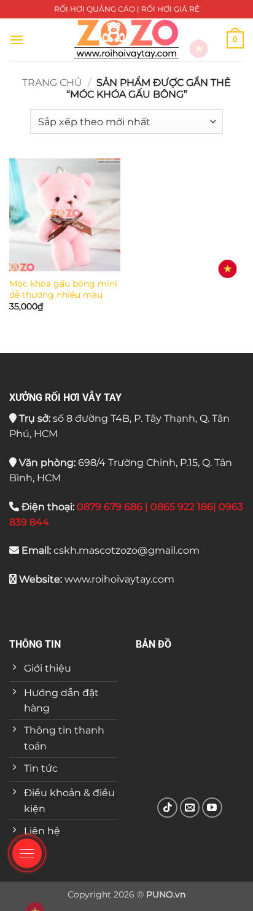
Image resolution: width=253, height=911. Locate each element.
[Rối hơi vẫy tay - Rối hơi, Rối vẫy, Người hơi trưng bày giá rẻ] (126, 39)
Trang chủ (52, 82)
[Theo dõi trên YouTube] (212, 807)
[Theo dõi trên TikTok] (167, 807)
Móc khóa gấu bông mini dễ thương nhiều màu (63, 289)
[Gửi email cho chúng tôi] (190, 807)
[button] (16, 40)
